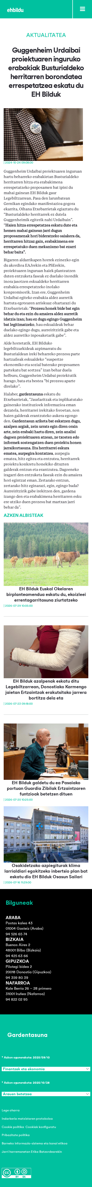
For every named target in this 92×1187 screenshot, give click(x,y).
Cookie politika (13, 1127)
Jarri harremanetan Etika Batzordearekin (32, 1151)
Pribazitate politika (16, 1135)
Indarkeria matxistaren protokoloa (27, 1118)
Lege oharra (11, 1110)
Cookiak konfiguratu (41, 1127)
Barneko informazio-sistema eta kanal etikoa (34, 1143)
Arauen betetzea (17, 1094)
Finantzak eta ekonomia (24, 1069)
